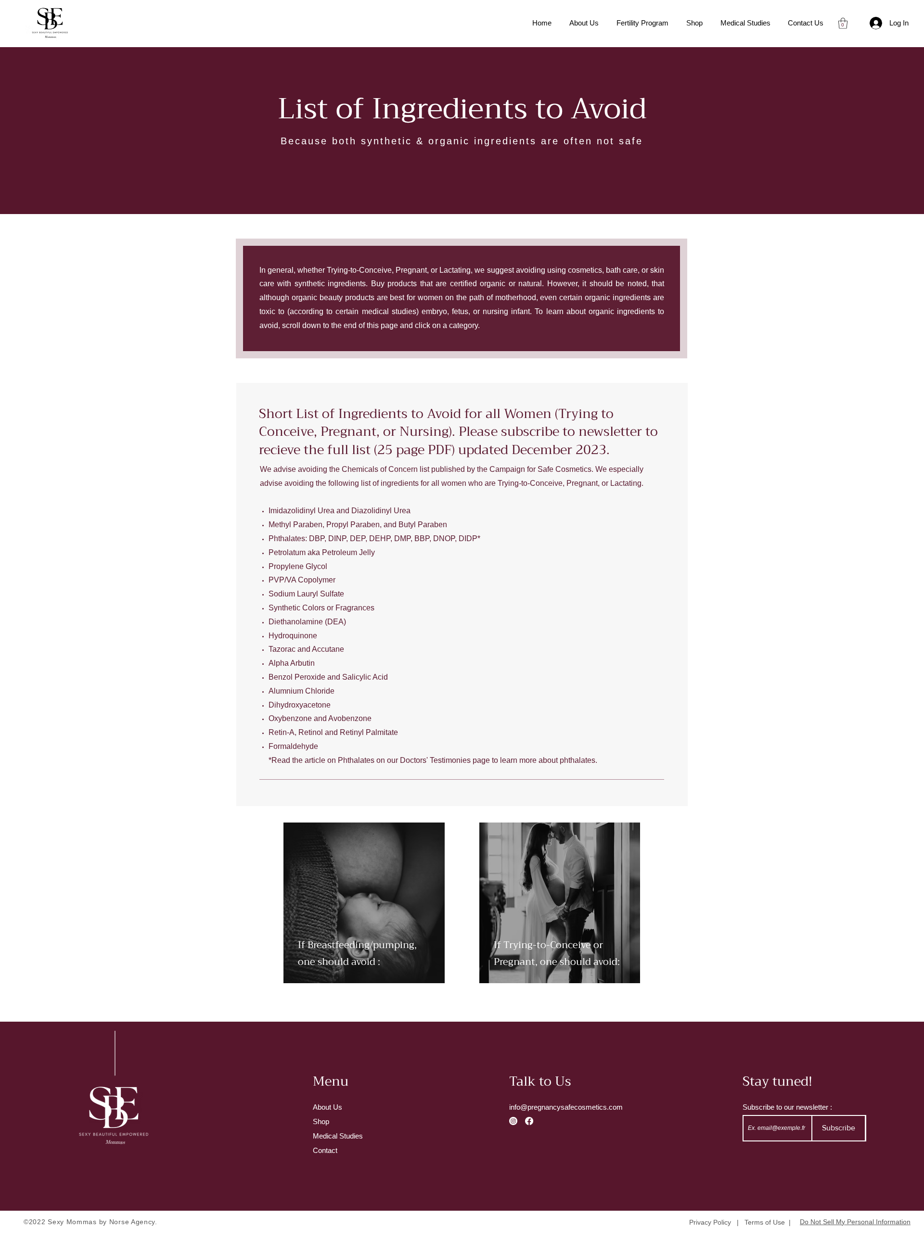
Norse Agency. (133, 1222)
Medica (324, 1136)
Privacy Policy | (716, 1222)
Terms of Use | (767, 1222)
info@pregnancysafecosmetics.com (566, 1107)
